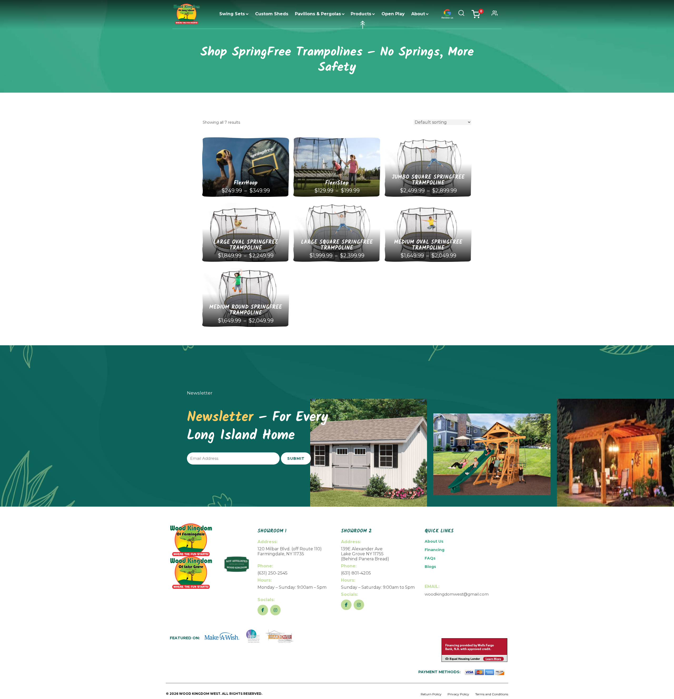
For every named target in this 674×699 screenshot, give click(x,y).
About (418, 13)
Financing (434, 549)
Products (361, 13)
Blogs (430, 566)
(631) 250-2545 (272, 573)
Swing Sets (232, 13)
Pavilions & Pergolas (318, 13)
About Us (434, 541)
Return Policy (431, 694)
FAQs (430, 558)
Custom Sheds (271, 13)
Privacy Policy (458, 694)
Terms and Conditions (491, 694)
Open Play (393, 13)
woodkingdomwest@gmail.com (457, 594)
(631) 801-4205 (356, 573)
